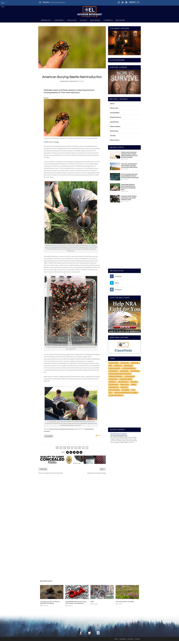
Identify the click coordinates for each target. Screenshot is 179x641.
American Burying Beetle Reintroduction (61, 429)
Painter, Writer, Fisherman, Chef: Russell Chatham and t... (67, 2)
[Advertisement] (124, 236)
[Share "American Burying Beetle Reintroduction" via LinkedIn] (72, 447)
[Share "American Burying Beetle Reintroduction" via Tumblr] (68, 447)
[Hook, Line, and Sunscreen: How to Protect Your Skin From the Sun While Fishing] (115, 166)
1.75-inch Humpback (129, 368)
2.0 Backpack (113, 371)
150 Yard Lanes (123, 381)
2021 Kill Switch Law (115, 395)
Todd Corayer (114, 131)
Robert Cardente (115, 126)
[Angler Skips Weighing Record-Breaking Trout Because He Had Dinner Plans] (115, 187)
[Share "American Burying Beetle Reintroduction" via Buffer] (76, 447)
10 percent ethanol (115, 376)
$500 (110, 365)
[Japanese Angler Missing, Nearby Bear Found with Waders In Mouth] (115, 198)
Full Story (48, 436)
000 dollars (128, 365)
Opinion (112, 103)
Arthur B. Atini (114, 108)
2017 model (125, 389)
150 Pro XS (112, 381)
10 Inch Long (135, 371)
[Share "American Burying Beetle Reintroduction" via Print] (87, 447)
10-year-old (113, 379)
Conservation (64, 81)
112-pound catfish (125, 379)
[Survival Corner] (124, 82)
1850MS (133, 384)
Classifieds (122, 639)
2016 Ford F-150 (113, 387)
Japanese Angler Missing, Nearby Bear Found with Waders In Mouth (129, 197)
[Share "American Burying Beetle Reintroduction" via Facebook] (57, 447)
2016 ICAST (124, 387)
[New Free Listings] (124, 347)
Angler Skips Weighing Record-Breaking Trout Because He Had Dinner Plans (128, 187)
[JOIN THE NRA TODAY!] (124, 316)
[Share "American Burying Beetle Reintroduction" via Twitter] (61, 447)
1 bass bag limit (114, 368)
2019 (110, 392)
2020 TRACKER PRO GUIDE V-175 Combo (126, 392)
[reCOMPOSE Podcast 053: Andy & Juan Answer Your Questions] (77, 592)
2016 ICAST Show (114, 389)
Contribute (130, 639)
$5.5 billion (124, 363)
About (116, 639)
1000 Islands (124, 384)
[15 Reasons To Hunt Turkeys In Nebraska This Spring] (51, 592)
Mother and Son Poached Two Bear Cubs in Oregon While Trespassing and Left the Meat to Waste (129, 155)
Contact (137, 639)
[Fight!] (102, 592)
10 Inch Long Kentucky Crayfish (119, 373)
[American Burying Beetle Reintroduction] (72, 47)
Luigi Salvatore (114, 122)
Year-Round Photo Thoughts (125, 601)
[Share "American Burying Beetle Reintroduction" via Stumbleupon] (79, 447)
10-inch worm (129, 376)
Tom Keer (113, 135)
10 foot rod (124, 371)
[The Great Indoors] (124, 43)
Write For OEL (114, 140)
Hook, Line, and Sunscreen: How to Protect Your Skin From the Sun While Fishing (129, 165)
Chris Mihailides (114, 112)
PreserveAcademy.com (120, 435)
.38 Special (118, 365)
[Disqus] (72, 503)
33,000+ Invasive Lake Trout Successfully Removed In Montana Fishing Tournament (130, 175)
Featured (71, 81)
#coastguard (113, 363)
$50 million (134, 363)
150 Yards (134, 381)
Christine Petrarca (115, 117)
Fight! (92, 601)
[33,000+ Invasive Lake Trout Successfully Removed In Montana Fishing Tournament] (115, 176)
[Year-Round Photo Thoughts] (127, 592)
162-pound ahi (113, 384)
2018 (133, 389)
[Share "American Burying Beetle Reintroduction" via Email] (83, 447)
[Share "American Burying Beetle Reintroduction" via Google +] (64, 447)
